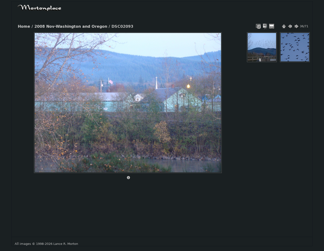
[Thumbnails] (284, 26)
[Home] (39, 7)
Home (24, 26)
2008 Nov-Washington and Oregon (70, 26)
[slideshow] (265, 26)
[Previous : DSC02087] (290, 26)
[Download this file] (271, 26)
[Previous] (41, 99)
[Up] (126, 39)
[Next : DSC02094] (296, 26)
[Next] (214, 99)
